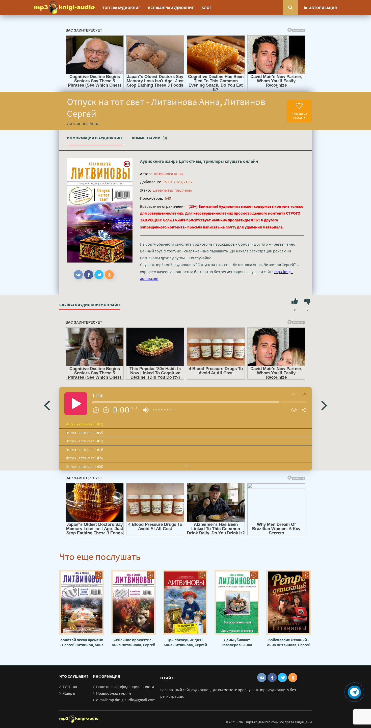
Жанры (69, 693)
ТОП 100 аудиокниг (121, 7)
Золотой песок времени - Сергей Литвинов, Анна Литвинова (81, 642)
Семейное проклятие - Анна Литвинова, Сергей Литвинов (133, 642)
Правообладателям (113, 693)
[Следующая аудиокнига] (324, 405)
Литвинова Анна (168, 173)
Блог (206, 7)
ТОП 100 (70, 686)
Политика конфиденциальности (125, 686)
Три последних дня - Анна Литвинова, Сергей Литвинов (185, 642)
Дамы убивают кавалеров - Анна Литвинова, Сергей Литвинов (237, 642)
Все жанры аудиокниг (171, 7)
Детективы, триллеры (201, 161)
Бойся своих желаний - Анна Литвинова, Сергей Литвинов (288, 642)
